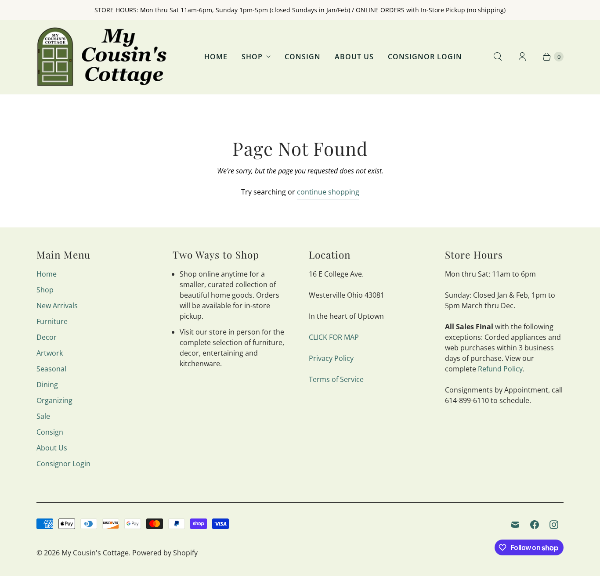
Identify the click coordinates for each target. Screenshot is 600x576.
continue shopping (328, 192)
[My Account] (522, 56)
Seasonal (51, 369)
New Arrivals (57, 305)
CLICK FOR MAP (334, 337)
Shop (252, 56)
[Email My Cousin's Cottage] (515, 525)
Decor (46, 337)
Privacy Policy (331, 358)
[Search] (497, 56)
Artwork (49, 353)
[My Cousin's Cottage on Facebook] (534, 525)
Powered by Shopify (165, 553)
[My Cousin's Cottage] (102, 57)
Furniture (52, 321)
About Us (354, 56)
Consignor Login (425, 56)
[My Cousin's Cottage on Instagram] (554, 525)
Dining (47, 384)
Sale (43, 416)
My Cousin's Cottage (95, 553)
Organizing (54, 400)
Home (216, 56)
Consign (303, 56)
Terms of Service (336, 379)
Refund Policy (500, 369)
